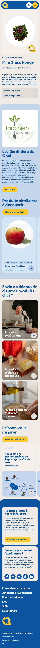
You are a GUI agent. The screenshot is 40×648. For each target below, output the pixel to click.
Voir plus (32, 84)
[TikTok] (25, 576)
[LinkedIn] (31, 576)
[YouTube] (19, 576)
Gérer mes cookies (8, 636)
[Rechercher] (29, 5)
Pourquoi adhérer (12, 597)
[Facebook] (6, 576)
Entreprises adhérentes (16, 588)
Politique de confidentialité (10, 640)
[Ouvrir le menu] (35, 5)
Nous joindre (9, 610)
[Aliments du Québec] (5, 5)
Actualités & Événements (17, 592)
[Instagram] (13, 576)
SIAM (5, 606)
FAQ (4, 601)
